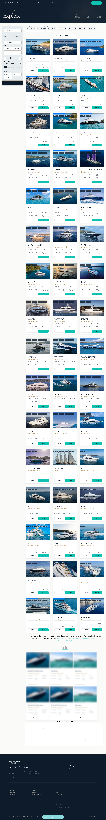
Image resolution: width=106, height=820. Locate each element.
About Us (56, 3)
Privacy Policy (93, 816)
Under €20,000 (50, 30)
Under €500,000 (52, 28)
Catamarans (12, 792)
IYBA (56, 790)
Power (17, 48)
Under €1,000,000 (41, 28)
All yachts (11, 790)
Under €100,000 (82, 28)
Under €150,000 (72, 28)
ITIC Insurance (59, 794)
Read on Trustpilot (75, 770)
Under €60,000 (30, 30)
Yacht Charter (44, 3)
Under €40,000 (40, 30)
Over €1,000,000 (31, 28)
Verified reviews (36, 794)
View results (12, 83)
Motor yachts (12, 796)
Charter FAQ (35, 792)
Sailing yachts (12, 794)
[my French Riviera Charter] (11, 3)
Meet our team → (59, 802)
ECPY (56, 792)
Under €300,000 (62, 28)
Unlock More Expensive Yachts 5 (64, 35)
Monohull (17, 52)
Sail (8, 48)
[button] (27, 47)
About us (34, 790)
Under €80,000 (92, 28)
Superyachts (12, 798)
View (32, 70)
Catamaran (8, 52)
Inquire (43, 70)
